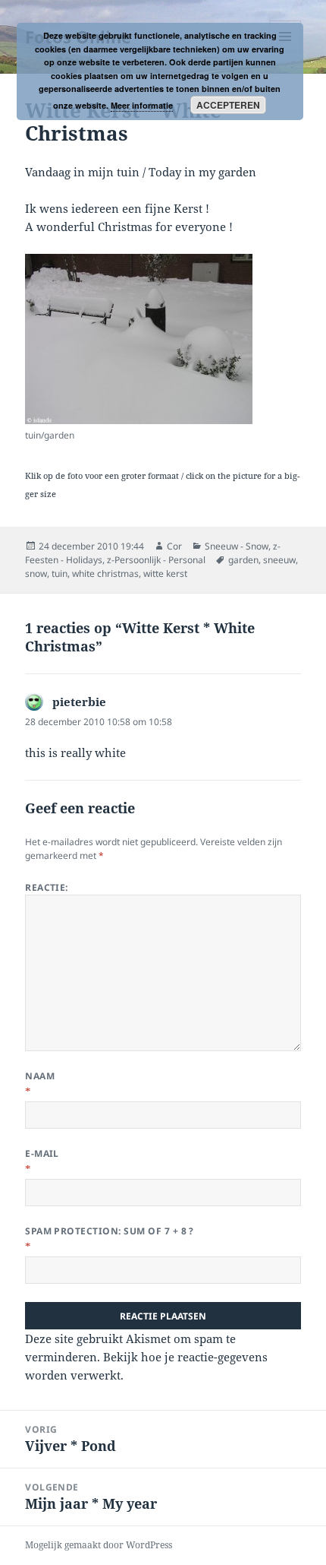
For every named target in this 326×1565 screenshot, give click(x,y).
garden (243, 559)
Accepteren (228, 105)
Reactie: (46, 887)
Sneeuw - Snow (236, 546)
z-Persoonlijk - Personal (156, 559)
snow (36, 573)
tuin (59, 573)
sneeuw (279, 559)
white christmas (105, 573)
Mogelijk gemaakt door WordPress (98, 1544)
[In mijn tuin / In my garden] (138, 339)
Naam (40, 1075)
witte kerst (165, 573)
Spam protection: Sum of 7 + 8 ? (109, 1230)
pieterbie (79, 701)
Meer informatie (142, 105)
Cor (174, 546)
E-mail (42, 1153)
